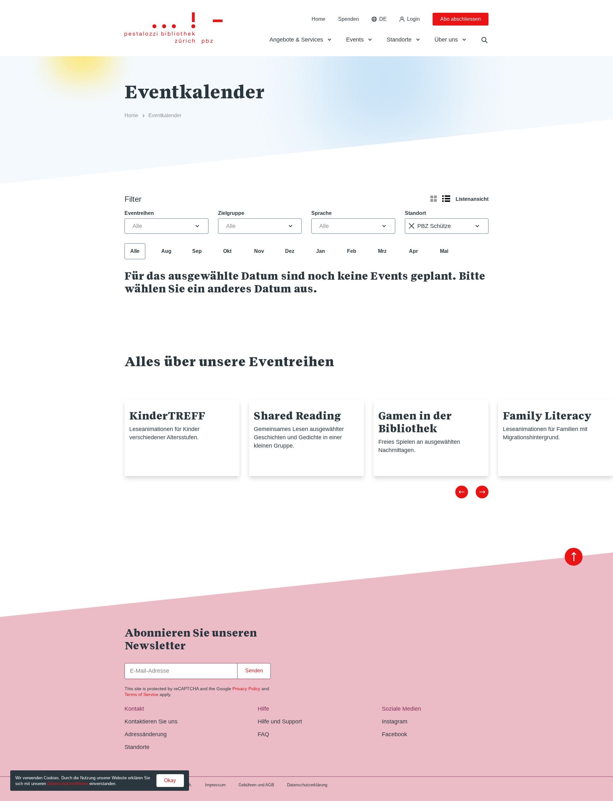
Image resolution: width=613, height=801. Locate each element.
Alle (135, 251)
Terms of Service (141, 694)
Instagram (394, 721)
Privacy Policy (246, 688)
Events (355, 39)
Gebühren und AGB (256, 784)
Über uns (446, 39)
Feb (351, 251)
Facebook (394, 734)
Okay (170, 780)
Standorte (399, 39)
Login (413, 19)
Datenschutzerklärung (307, 784)
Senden (254, 670)
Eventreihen (139, 213)
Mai (444, 251)
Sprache (321, 213)
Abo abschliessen (460, 19)
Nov (259, 251)
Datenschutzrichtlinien (67, 783)
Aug (166, 251)
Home (318, 19)
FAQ (263, 734)
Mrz (382, 251)
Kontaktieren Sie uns (151, 721)
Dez (289, 251)
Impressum (215, 784)
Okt (227, 251)
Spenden (348, 19)
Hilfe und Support (280, 721)
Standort (415, 213)
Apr (413, 251)
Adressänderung (146, 734)
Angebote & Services (296, 39)
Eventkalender (164, 115)
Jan (320, 251)
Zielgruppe (231, 213)
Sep (197, 251)
